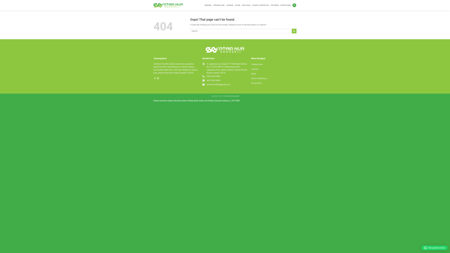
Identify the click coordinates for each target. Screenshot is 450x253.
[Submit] (294, 31)
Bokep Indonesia (160, 101)
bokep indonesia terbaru (178, 101)
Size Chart (246, 5)
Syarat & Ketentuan (260, 5)
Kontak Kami (285, 5)
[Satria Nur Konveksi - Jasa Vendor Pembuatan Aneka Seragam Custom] (168, 5)
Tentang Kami (219, 5)
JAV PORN (235, 101)
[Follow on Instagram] (158, 78)
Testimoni (275, 5)
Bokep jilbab (193, 101)
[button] (434, 248)
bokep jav (226, 101)
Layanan (229, 5)
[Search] (294, 5)
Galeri (237, 5)
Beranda (208, 5)
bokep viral (203, 101)
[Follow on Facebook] (155, 78)
